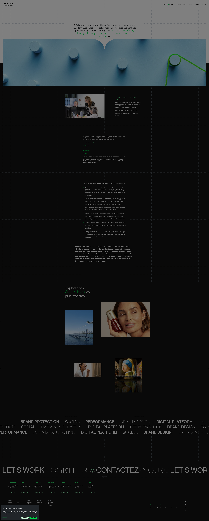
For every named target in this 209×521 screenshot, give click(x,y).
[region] (20, 512)
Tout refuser (25, 517)
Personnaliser (5, 517)
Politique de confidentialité (17, 514)
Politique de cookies (8, 514)
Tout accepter (33, 517)
